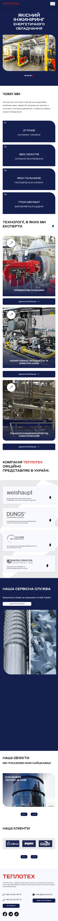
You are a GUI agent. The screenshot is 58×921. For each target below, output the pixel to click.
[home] (11, 3)
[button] (53, 3)
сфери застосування (44, 900)
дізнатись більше (17, 604)
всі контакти (11, 905)
